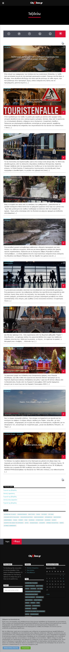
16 (63, 581)
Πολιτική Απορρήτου (32, 568)
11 (49, 581)
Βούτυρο (31, 514)
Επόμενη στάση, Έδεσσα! (35, 188)
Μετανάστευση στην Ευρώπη (35, 274)
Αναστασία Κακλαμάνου (11, 285)
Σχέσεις (47, 520)
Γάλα (38, 514)
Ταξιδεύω (7, 47)
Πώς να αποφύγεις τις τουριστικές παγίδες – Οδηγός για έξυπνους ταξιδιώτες (35, 100)
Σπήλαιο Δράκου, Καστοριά (35, 445)
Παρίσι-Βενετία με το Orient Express (35, 145)
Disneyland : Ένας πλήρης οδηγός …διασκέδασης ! (35, 319)
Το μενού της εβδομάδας (10, 490)
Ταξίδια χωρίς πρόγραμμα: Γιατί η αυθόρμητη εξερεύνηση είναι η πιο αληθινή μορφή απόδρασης (35, 58)
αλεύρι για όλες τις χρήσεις (13, 522)
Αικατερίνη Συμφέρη (10, 370)
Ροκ (26, 520)
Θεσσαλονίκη (38, 517)
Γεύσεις (44, 514)
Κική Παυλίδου (9, 242)
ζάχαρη (42, 522)
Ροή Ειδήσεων (31, 572)
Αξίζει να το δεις (9, 348)
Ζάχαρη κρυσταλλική (11, 517)
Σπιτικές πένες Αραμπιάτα (10, 500)
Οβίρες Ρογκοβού (35, 231)
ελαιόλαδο (34, 522)
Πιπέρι (21, 520)
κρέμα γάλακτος (52, 522)
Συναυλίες (39, 520)
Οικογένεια (8, 520)
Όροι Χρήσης (30, 570)
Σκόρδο (31, 520)
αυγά (26, 522)
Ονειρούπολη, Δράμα (35, 359)
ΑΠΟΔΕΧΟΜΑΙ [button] (25, 648)
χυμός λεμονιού (10, 525)
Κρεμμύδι (48, 517)
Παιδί (15, 520)
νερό (61, 522)
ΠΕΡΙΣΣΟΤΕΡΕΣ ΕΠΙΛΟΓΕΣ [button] (11, 648)
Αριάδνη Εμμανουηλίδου (11, 199)
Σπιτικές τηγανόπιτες (9, 493)
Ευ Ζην (51, 514)
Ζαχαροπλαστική (27, 517)
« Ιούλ (48, 594)
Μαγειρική (57, 517)
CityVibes (7, 156)
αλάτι (54, 520)
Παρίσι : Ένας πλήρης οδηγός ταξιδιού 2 (35, 402)
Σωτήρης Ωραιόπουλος (11, 69)
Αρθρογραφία (8, 263)
